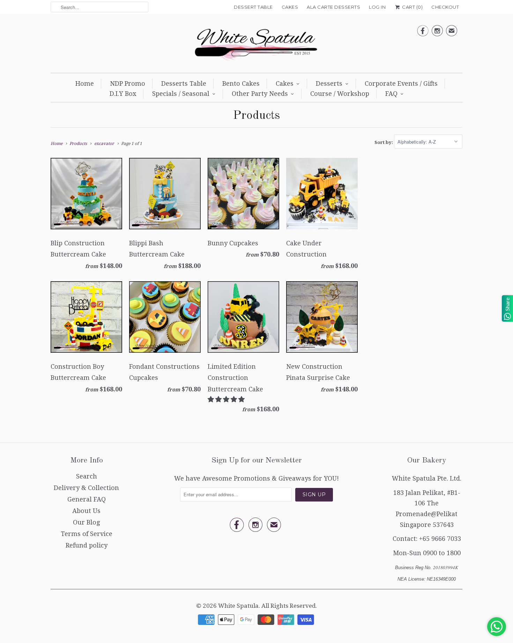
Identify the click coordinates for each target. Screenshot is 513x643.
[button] (227, 399)
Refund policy (86, 545)
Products (256, 116)
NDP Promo (127, 83)
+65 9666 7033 (440, 538)
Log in (377, 7)
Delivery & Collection (86, 487)
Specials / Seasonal (180, 93)
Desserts (329, 83)
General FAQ (86, 499)
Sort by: (384, 142)
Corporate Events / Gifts (401, 83)
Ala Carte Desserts (333, 7)
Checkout (445, 7)
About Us (86, 510)
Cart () (412, 7)
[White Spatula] (256, 45)
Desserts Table (183, 83)
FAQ (391, 93)
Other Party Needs (260, 93)
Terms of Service (86, 533)
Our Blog (86, 522)
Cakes (290, 7)
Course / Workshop (339, 93)
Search (86, 476)
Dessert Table (253, 7)
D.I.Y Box (123, 93)
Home (84, 83)
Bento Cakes (241, 83)
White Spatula (238, 605)
